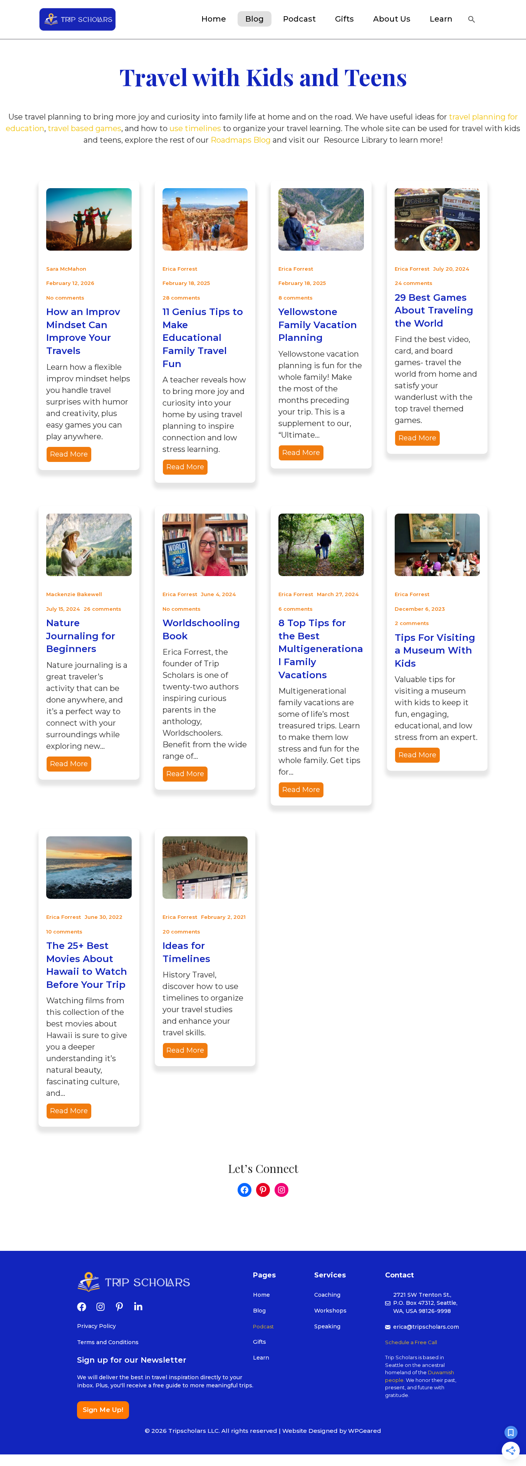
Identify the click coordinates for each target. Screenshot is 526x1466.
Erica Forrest (179, 269)
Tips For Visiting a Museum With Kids (435, 650)
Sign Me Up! (103, 1410)
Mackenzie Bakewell (74, 594)
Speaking (327, 1326)
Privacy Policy (96, 1326)
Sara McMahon (66, 269)
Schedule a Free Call (411, 1342)
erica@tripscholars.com (426, 1326)
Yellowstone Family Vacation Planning (317, 324)
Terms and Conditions (108, 1342)
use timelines (195, 128)
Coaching (327, 1294)
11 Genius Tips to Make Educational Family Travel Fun (202, 337)
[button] (472, 20)
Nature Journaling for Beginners (80, 635)
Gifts (259, 1341)
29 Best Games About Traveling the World (434, 310)
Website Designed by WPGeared (331, 1430)
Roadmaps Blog (241, 140)
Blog (254, 19)
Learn (441, 19)
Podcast (299, 19)
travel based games (84, 128)
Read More (69, 454)
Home (213, 19)
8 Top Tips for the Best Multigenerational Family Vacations (320, 648)
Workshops (330, 1310)
